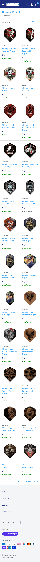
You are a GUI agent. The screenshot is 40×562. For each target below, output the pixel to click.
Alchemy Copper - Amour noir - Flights (29, 313)
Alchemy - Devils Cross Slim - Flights (29, 202)
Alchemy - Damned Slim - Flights (28, 89)
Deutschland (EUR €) (9, 523)
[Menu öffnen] (3, 4)
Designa (5, 46)
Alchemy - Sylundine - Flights (29, 276)
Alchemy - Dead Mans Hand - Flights (9, 165)
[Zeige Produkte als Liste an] (37, 22)
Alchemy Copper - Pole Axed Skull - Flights (28, 391)
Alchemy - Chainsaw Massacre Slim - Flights (29, 51)
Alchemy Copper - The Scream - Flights (30, 429)
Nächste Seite (31, 481)
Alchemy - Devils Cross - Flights (8, 202)
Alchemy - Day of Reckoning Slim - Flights (28, 127)
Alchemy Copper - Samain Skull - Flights (9, 429)
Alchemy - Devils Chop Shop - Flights (30, 165)
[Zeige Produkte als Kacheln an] (33, 22)
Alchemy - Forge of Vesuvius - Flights (8, 239)
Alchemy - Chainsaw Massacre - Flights (9, 50)
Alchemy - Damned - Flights (9, 89)
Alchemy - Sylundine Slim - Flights (9, 313)
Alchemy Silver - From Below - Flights (30, 466)
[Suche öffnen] (27, 4)
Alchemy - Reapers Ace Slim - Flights (8, 276)
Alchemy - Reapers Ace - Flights (28, 239)
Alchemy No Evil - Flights (8, 466)
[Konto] (32, 4)
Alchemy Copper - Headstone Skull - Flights (28, 351)
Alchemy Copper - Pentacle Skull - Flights (8, 391)
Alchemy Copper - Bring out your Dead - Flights (9, 351)
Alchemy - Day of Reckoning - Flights (8, 126)
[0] (36, 4)
